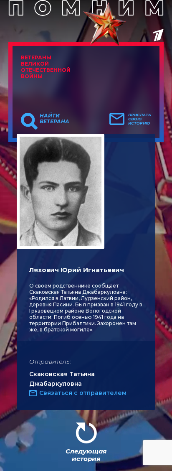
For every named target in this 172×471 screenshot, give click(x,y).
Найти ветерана (54, 119)
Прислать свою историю (139, 119)
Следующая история (86, 455)
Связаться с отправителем (82, 393)
